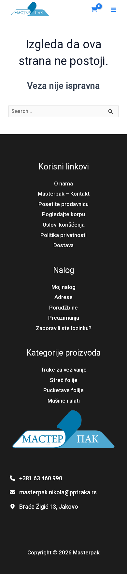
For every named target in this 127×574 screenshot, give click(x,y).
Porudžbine (63, 307)
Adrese (63, 297)
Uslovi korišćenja (64, 224)
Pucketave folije (63, 390)
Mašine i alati (64, 400)
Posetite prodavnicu (63, 204)
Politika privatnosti (63, 235)
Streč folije (64, 380)
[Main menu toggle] (113, 10)
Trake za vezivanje (63, 369)
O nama (63, 183)
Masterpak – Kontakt (64, 193)
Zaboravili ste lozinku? (64, 328)
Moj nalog (63, 287)
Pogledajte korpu (63, 214)
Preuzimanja (63, 317)
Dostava (63, 245)
